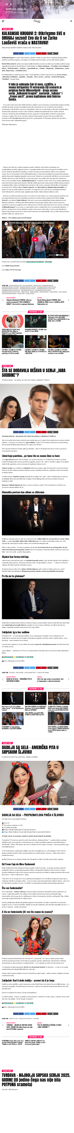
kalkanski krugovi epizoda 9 (28, 288)
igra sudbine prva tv (31, 672)
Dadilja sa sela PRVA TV (26, 1018)
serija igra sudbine (43, 672)
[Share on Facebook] (18, 53)
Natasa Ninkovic (44, 292)
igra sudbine (19, 672)
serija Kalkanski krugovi (9, 293)
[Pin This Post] (41, 53)
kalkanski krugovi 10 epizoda (11, 287)
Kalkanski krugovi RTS (28, 290)
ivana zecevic (37, 285)
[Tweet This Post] (29, 53)
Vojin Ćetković (30, 293)
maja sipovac (25, 292)
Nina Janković (54, 292)
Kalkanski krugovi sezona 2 (43, 290)
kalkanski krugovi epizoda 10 (11, 288)
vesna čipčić (21, 293)
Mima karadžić (34, 292)
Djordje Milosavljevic (16, 285)
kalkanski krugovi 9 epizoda (28, 287)
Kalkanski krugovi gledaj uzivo (46, 288)
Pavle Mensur (63, 292)
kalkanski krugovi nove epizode (11, 290)
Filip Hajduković (28, 285)
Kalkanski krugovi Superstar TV (11, 292)
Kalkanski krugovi (48, 285)
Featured (12, 672)
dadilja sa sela (14, 1018)
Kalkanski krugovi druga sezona (47, 287)
